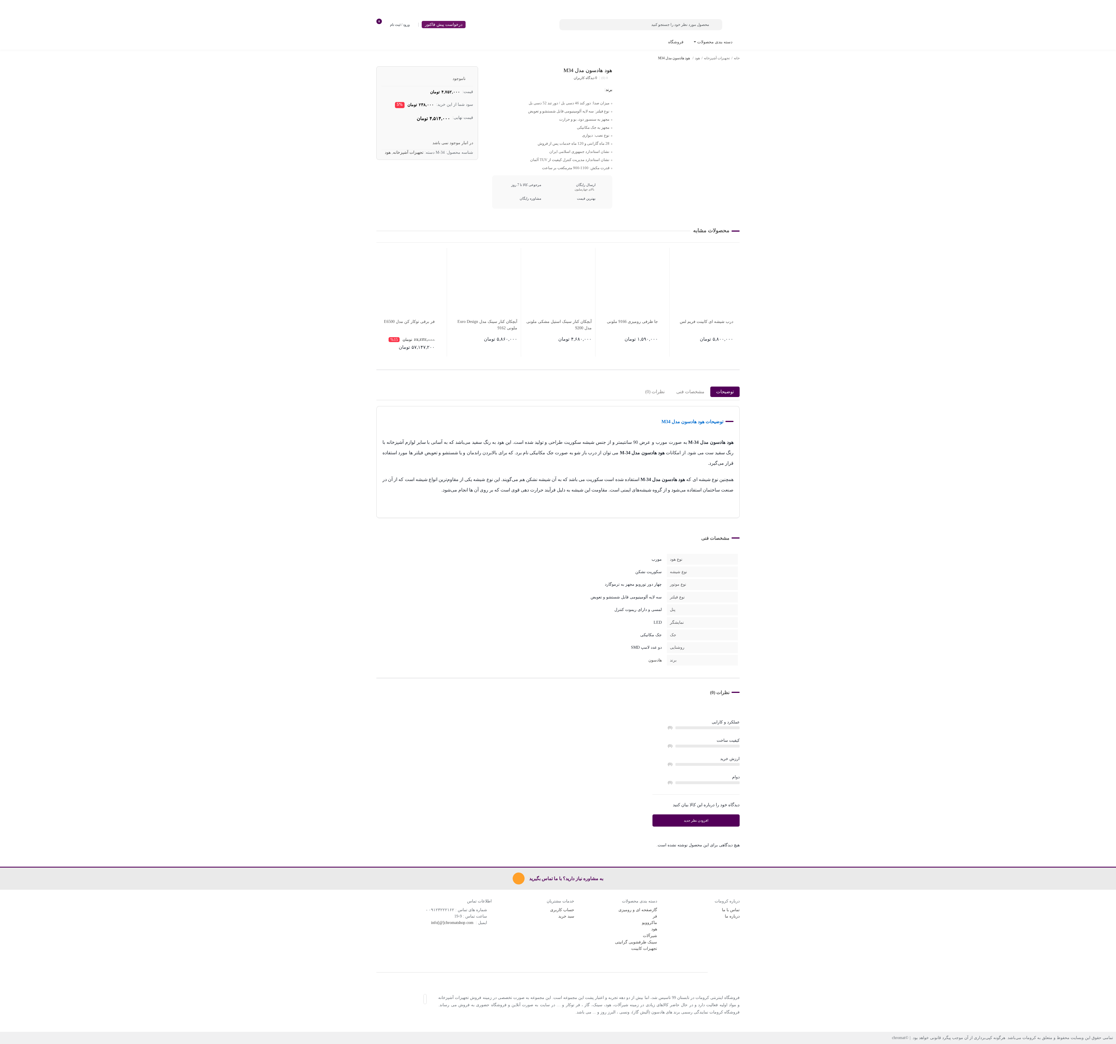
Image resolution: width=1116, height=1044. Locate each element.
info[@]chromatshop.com (453, 922)
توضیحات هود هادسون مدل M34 (692, 421)
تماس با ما (731, 910)
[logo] (558, 972)
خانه (737, 58)
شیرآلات (650, 936)
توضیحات (725, 391)
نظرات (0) (655, 391)
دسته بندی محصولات (714, 42)
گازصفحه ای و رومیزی (637, 910)
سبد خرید (566, 916)
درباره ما (732, 916)
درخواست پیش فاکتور (443, 24)
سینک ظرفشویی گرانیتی (636, 942)
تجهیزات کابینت (644, 948)
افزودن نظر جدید (696, 820)
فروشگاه (676, 42)
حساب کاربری (562, 910)
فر (655, 916)
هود (697, 58)
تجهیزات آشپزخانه (717, 58)
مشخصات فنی (690, 391)
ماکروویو (649, 922)
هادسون (655, 660)
